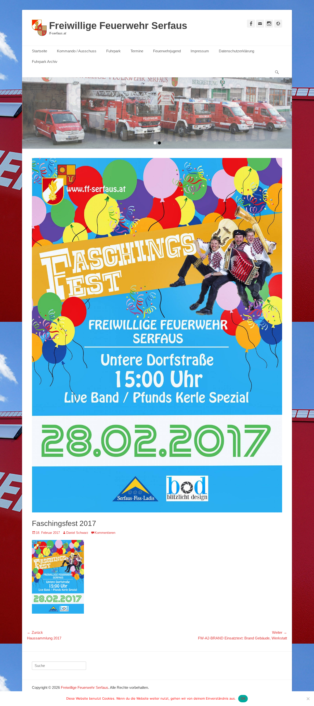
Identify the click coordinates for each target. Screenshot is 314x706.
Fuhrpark (113, 51)
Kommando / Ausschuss (76, 51)
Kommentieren (105, 533)
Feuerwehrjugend (167, 51)
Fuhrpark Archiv (44, 61)
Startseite (39, 51)
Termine (137, 51)
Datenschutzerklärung (236, 51)
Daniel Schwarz (77, 533)
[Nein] (307, 698)
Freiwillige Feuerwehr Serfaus (118, 25)
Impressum (200, 51)
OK (243, 698)
